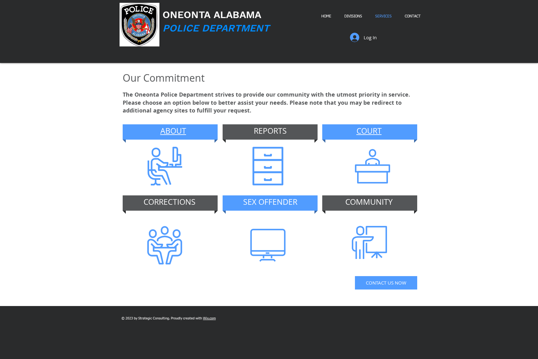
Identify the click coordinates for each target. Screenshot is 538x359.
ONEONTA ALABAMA (212, 15)
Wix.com (209, 318)
